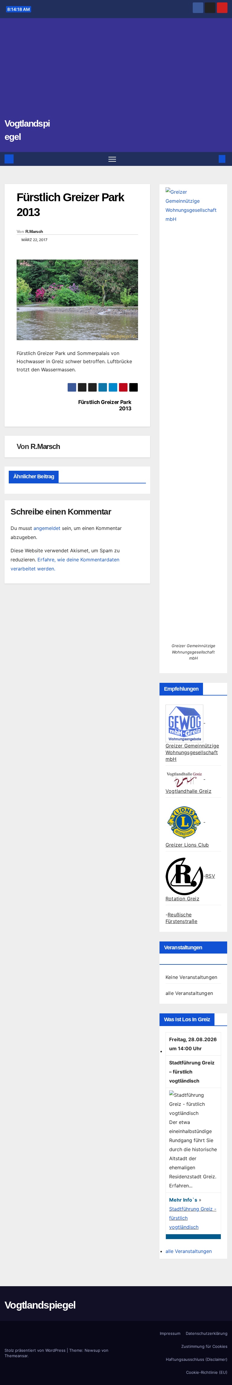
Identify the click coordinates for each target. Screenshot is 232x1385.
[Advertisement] (116, 71)
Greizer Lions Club (187, 845)
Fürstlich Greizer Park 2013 (104, 405)
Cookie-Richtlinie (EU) (206, 1372)
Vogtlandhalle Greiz (188, 791)
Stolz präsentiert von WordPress (36, 1350)
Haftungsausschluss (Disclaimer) (196, 1359)
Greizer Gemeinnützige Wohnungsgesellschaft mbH (192, 752)
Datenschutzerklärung (206, 1333)
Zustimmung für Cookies (204, 1346)
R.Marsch (34, 231)
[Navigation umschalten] (112, 159)
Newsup (92, 1350)
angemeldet (47, 528)
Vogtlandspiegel (40, 1305)
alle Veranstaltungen (189, 993)
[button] (212, 159)
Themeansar (16, 1355)
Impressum (170, 1333)
